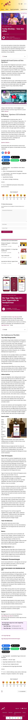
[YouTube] (22, 708)
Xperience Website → (5, 142)
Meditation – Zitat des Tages (9, 659)
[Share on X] (10, 718)
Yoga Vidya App (15, 316)
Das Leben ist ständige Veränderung (10, 179)
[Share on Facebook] (7, 718)
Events (3, 26)
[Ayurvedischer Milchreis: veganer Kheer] (23, 263)
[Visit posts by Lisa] (3, 37)
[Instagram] (5, 152)
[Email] (18, 718)
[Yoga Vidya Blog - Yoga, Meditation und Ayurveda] (7, 3)
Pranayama (8, 673)
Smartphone (13, 673)
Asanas (16, 672)
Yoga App (21, 673)
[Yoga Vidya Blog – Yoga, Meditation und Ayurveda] (3, 708)
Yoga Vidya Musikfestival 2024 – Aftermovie (12, 662)
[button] (2, 3)
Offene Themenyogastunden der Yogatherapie (13, 171)
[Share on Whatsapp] (12, 718)
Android (8, 672)
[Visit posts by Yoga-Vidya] (3, 309)
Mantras (7, 26)
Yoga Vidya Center (5, 325)
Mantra (9, 295)
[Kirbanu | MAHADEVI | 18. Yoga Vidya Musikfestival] (23, 251)
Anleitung (12, 672)
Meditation (3, 673)
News (10, 26)
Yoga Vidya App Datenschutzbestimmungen (10, 638)
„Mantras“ (6, 111)
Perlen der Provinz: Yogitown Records (11, 664)
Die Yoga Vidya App (6, 635)
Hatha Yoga (4, 295)
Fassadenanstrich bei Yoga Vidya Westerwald (12, 666)
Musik (22, 184)
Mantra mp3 (23, 672)
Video (15, 295)
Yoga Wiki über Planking (8, 177)
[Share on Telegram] (15, 718)
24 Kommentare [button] (22, 691)
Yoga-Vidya (9, 308)
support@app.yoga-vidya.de (7, 615)
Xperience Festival (5, 186)
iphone (19, 672)
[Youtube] (8, 152)
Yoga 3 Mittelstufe (5, 255)
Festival (19, 184)
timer (18, 673)
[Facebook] (2, 152)
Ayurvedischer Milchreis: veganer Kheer (9, 261)
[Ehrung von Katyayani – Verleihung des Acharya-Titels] (23, 244)
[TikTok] (26, 708)
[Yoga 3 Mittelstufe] (23, 257)
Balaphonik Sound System (12, 184)
